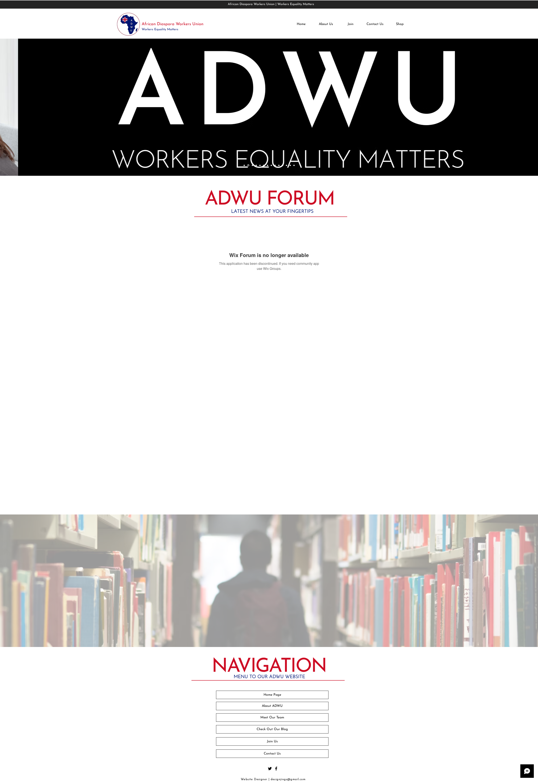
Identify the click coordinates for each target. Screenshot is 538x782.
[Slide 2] (248, 165)
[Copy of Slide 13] (294, 165)
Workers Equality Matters (160, 29)
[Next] (508, 107)
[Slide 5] (260, 165)
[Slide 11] (282, 165)
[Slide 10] (279, 165)
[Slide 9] (275, 165)
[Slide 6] (263, 165)
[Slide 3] (252, 165)
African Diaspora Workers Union (172, 24)
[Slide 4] (256, 165)
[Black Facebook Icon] (276, 768)
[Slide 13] (290, 165)
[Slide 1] (244, 165)
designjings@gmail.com (288, 779)
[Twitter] (269, 768)
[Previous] (29, 107)
